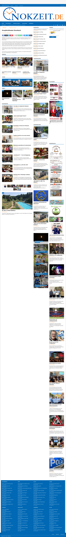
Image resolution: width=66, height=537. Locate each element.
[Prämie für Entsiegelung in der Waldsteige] (17, 93)
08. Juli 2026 (4, 519)
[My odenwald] (51, 216)
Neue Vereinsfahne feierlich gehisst (22, 492)
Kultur (50, 507)
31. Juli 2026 (16, 146)
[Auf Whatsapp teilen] (19, 35)
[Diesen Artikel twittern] (6, 35)
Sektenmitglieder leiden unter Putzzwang (39, 527)
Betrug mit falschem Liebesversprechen (40, 41)
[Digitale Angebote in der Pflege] (9, 61)
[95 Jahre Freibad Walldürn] (17, 200)
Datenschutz (62, 534)
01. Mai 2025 (35, 528)
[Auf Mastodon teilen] (22, 35)
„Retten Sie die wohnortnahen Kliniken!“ (39, 518)
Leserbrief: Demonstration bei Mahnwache (39, 516)
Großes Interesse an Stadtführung (6, 527)
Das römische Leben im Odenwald (53, 525)
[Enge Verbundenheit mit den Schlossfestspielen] (19, 189)
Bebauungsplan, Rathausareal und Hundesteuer (40, 492)
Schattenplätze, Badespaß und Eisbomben (7, 525)
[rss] (61, 25)
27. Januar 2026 (36, 519)
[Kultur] (56, 228)
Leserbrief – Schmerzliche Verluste (38, 511)
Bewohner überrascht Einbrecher (39, 48)
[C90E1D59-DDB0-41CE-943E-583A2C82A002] (56, 204)
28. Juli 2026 (16, 156)
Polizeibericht (4, 481)
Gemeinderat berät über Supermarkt (38, 483)
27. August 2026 (36, 30)
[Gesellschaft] (7, 109)
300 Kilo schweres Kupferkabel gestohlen (40, 34)
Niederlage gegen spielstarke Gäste (22, 490)
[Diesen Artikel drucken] (17, 35)
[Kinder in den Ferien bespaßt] (25, 83)
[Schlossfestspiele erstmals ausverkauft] (13, 186)
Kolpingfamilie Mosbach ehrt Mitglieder (23, 527)
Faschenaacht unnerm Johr (52, 499)
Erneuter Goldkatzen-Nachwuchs (6, 511)
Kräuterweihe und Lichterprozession (54, 518)
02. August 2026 (38, 275)
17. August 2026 (52, 519)
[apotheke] (56, 199)
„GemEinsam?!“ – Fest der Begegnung (21, 155)
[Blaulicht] (56, 463)
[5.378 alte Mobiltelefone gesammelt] (41, 282)
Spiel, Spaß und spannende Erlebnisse (39, 50)
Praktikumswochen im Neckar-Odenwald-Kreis (55, 492)
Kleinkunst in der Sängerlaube (55, 255)
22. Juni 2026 (4, 528)
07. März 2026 (36, 204)
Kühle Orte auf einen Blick (39, 263)
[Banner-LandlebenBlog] (56, 221)
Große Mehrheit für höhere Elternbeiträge (39, 490)
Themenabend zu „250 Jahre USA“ (20, 164)
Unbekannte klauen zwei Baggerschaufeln (7, 504)
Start (3, 23)
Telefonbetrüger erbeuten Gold (38, 36)
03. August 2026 (4, 510)
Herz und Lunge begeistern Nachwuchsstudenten (55, 490)
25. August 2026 (52, 256)
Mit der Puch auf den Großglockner (53, 520)
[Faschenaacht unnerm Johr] (16, 83)
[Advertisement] (57, 45)
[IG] (59, 25)
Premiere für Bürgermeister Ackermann (39, 504)
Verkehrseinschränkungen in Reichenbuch (40, 29)
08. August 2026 (16, 136)
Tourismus (4, 507)
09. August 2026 (52, 364)
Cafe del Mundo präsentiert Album (56, 235)
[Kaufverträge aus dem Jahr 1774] (17, 186)
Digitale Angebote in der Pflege (8, 66)
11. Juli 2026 (4, 517)
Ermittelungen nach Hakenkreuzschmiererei (40, 55)
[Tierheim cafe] (56, 163)
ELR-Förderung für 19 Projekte (37, 499)
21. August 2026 (52, 278)
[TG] (62, 25)
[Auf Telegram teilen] (25, 35)
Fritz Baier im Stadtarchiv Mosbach (21, 106)
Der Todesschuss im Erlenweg (37, 520)
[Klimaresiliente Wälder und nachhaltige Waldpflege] (41, 271)
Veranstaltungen (16, 23)
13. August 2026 (38, 242)
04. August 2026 (38, 264)
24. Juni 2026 (4, 526)
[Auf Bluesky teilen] (28, 35)
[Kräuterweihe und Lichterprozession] (21, 186)
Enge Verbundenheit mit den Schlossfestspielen (55, 527)
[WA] (64, 25)
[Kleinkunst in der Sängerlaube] (9, 186)
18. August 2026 (52, 498)
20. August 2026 (36, 484)
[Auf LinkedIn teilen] (8, 35)
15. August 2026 (52, 344)
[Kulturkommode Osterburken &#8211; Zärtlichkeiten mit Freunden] (56, 122)
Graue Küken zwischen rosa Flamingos (7, 518)
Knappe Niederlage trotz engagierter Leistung (23, 483)
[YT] (57, 25)
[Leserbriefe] (41, 131)
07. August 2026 (52, 528)
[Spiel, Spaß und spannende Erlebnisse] (25, 61)
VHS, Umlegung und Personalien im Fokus (39, 497)
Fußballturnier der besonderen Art (22, 504)
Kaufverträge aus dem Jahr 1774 (56, 298)
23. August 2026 (16, 107)
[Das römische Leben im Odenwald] (15, 189)
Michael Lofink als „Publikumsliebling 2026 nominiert (24, 488)
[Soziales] (56, 441)
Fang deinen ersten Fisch (52, 497)
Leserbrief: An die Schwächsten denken (39, 509)
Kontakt (53, 534)
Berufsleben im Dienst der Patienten (21, 125)
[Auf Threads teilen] (30, 35)
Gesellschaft (20, 507)
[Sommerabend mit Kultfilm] (29, 186)
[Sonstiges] (56, 420)
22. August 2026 (20, 484)
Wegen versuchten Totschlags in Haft (7, 488)
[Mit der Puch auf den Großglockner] (25, 186)
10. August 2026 (38, 253)
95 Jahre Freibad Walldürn (8, 210)
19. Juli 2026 (19, 528)
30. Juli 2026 (4, 512)
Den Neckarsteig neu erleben (6, 520)
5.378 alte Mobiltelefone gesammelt (41, 285)
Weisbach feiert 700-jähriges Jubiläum (21, 174)
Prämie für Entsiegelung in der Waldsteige (16, 99)
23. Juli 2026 (16, 175)
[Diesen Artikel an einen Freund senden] (14, 35)
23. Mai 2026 (36, 183)
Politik (35, 481)
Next (3, 83)
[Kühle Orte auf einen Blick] (27, 93)
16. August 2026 (20, 491)
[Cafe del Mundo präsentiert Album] (5, 186)
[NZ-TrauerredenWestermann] (56, 141)
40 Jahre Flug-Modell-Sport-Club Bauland (23, 497)
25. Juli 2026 (35, 500)
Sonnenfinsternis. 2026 (39, 241)
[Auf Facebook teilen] (3, 35)
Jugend (50, 481)
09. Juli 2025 (35, 526)
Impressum (57, 534)
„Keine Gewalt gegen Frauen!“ (19, 115)
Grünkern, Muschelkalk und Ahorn (6, 516)
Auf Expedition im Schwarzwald (53, 488)
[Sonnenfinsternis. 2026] (7, 93)
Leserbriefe (31, 23)
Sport (19, 481)
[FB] (54, 25)
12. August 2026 (36, 489)
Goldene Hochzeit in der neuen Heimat (21, 135)
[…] (24, 110)
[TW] (55, 25)
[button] (1, 4)
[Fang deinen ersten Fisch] (7, 83)
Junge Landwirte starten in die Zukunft (54, 504)
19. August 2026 (20, 489)
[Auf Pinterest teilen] (11, 35)
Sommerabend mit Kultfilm (55, 363)
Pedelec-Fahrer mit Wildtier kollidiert (39, 43)
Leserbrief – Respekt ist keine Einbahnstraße (39, 525)
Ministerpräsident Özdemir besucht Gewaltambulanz (40, 488)
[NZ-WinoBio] (56, 215)
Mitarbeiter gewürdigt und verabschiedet (22, 145)
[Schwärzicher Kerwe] (56, 100)
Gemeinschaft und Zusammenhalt (22, 499)
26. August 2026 (36, 51)
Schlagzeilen (8, 23)
